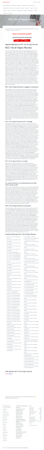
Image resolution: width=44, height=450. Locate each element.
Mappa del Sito (31, 422)
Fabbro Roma (4, 420)
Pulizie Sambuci (18, 407)
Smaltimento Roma (5, 432)
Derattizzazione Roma (6, 414)
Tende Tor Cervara (18, 414)
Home (18, 21)
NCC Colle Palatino (19, 429)
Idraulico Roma (5, 422)
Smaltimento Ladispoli (19, 410)
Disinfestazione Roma (6, 415)
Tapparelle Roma (5, 435)
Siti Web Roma (5, 430)
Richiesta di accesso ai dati (33, 425)
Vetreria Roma (5, 440)
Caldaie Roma (4, 409)
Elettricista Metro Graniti (19, 424)
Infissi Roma (4, 424)
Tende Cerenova (18, 427)
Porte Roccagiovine (19, 430)
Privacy (30, 423)
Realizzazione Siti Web (11, 447)
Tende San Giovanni (19, 436)
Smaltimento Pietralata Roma (20, 419)
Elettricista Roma (5, 419)
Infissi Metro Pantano (19, 433)
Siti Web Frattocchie (19, 423)
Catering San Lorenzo (19, 416)
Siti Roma (17, 447)
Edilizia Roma (4, 417)
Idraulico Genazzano (19, 417)
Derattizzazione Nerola (19, 413)
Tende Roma (4, 437)
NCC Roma (4, 425)
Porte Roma (4, 427)
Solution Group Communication (23, 447)
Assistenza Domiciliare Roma (7, 407)
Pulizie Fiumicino (18, 437)
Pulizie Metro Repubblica (19, 426)
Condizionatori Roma (5, 412)
